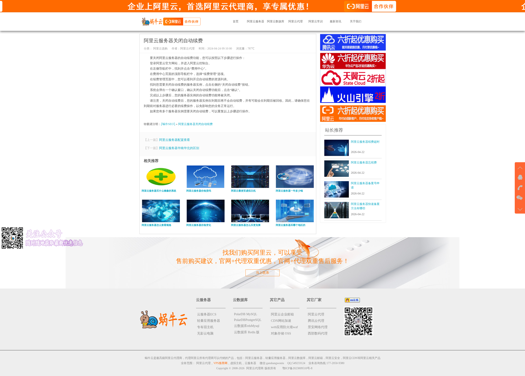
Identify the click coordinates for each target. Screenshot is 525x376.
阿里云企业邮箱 (282, 314)
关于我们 (355, 21)
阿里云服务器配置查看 (174, 139)
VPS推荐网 (220, 363)
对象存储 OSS (281, 333)
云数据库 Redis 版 (246, 332)
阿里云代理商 (255, 368)
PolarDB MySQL (245, 314)
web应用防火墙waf (284, 327)
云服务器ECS (206, 314)
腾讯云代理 (316, 320)
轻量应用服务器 (208, 320)
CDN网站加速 (281, 320)
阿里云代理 (295, 21)
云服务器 (250, 363)
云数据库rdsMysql (246, 326)
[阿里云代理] (171, 21)
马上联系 (262, 272)
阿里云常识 (315, 21)
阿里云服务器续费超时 (365, 141)
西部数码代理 (318, 333)
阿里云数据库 (275, 21)
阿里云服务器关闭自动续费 (195, 124)
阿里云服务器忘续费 (364, 162)
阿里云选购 (160, 48)
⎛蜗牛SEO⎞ (168, 124)
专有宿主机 (205, 327)
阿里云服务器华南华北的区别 (179, 148)
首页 (236, 21)
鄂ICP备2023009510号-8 (297, 368)
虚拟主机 (236, 363)
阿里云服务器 (255, 21)
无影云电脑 (205, 333)
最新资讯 (335, 21)
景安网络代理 (318, 327)
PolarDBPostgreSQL (247, 320)
